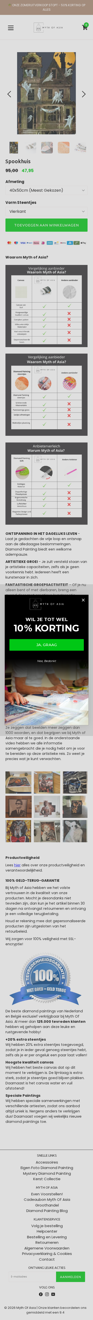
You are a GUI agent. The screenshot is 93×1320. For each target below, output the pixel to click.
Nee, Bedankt (46, 661)
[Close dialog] (83, 600)
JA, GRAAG (46, 645)
